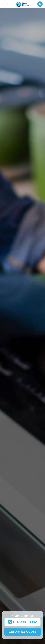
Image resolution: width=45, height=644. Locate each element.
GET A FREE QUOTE (22, 631)
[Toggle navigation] (5, 4)
